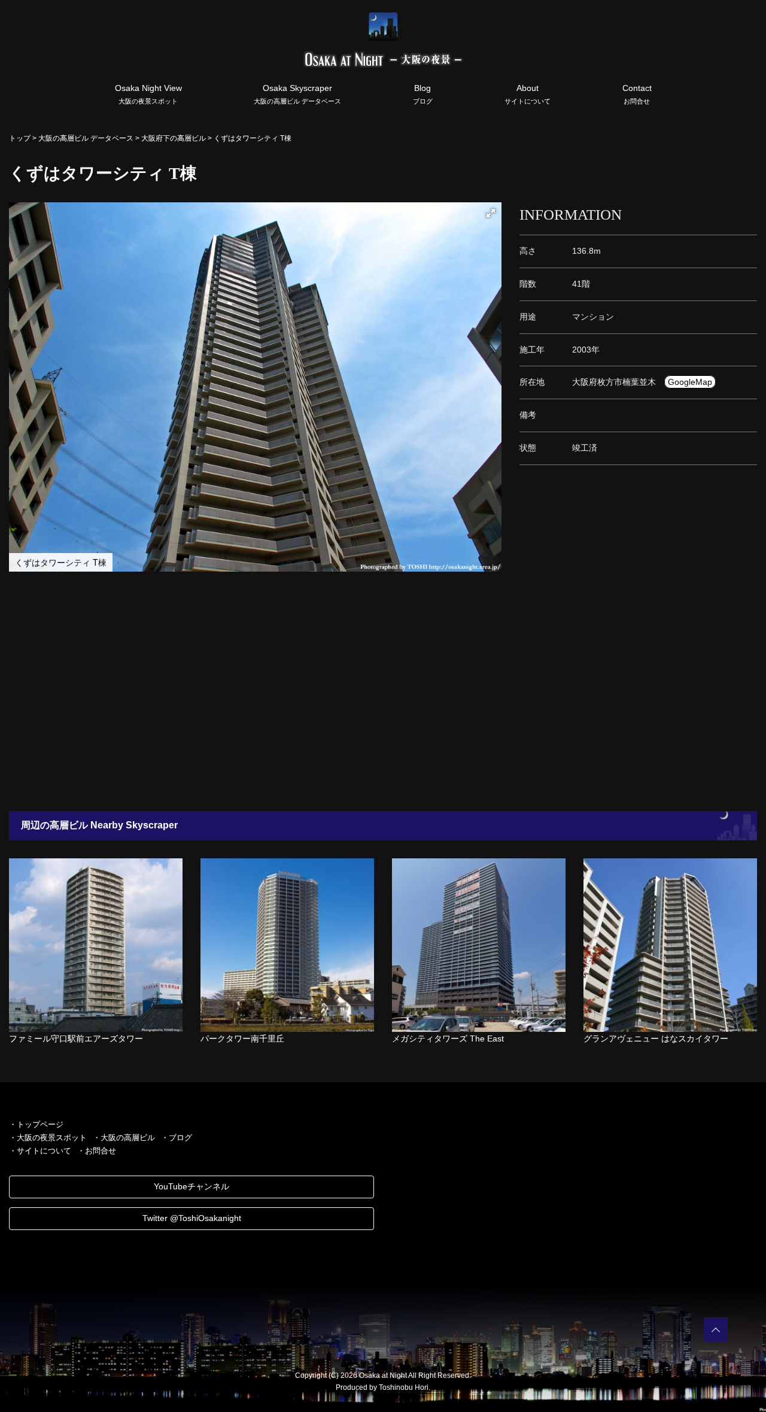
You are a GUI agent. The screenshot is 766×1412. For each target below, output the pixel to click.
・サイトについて (40, 1150)
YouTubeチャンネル (191, 1186)
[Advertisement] (359, 691)
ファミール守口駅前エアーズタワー (76, 1038)
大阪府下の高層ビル (173, 138)
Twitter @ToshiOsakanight (191, 1218)
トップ (20, 138)
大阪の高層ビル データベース (85, 138)
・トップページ (36, 1124)
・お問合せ (96, 1150)
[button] (490, 213)
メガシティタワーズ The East (448, 1038)
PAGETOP (716, 1329)
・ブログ (176, 1137)
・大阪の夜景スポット (48, 1137)
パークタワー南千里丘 (242, 1038)
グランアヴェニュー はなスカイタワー (655, 1038)
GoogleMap (690, 382)
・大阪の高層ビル (124, 1137)
